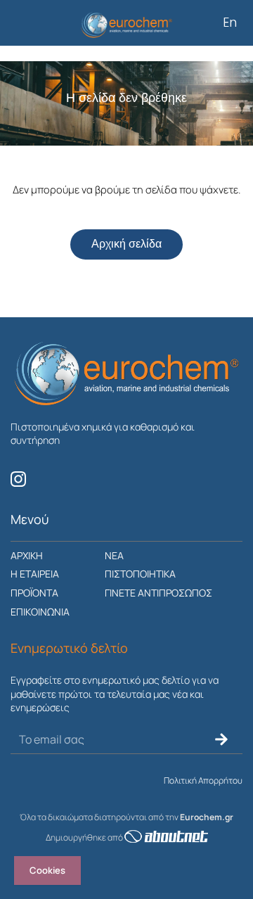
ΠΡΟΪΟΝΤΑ (34, 592)
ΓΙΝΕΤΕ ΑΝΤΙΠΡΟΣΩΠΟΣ (158, 592)
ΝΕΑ (114, 555)
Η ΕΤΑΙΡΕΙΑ (35, 573)
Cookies (47, 870)
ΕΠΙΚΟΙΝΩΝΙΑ (40, 611)
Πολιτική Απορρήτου (203, 780)
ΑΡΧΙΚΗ (27, 555)
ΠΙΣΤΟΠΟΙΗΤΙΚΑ (140, 573)
